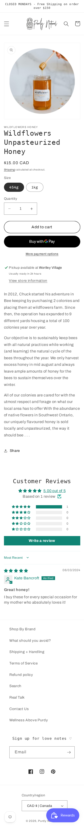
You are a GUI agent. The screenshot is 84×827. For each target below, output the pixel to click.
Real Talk (17, 697)
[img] (16, 571)
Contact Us (19, 709)
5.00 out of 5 (54, 491)
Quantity (10, 198)
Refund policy (21, 675)
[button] (6, 23)
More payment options (42, 254)
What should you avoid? (30, 640)
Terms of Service (23, 663)
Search (15, 686)
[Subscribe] (68, 752)
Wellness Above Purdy (28, 720)
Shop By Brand (22, 629)
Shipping (9, 169)
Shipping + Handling (27, 652)
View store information (28, 281)
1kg (35, 187)
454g (14, 187)
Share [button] (15, 451)
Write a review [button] (42, 541)
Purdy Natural (48, 821)
